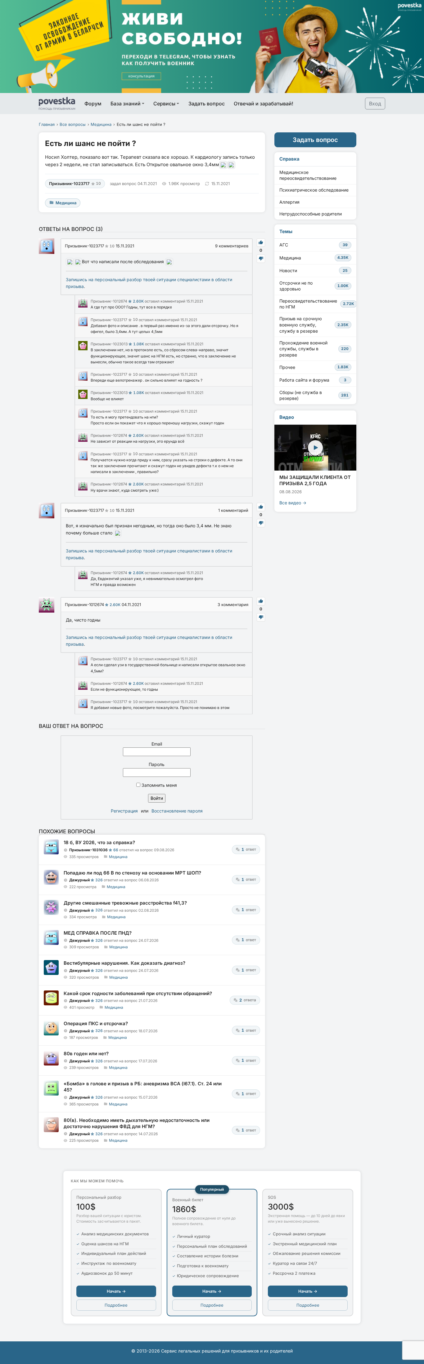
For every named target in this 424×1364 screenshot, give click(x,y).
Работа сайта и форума (312, 380)
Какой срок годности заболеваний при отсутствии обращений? (138, 993)
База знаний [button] (126, 103)
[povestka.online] (57, 103)
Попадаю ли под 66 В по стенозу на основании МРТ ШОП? (132, 873)
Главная (47, 124)
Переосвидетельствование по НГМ (316, 304)
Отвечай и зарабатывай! (263, 103)
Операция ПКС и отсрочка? (96, 1023)
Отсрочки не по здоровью (314, 286)
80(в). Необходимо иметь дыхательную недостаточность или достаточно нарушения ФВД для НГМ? (137, 1123)
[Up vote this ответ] (261, 242)
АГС (313, 244)
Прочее (314, 367)
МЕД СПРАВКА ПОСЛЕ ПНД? (98, 933)
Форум (92, 103)
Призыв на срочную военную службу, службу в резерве (314, 324)
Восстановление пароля (177, 810)
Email (156, 743)
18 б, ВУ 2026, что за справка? (99, 842)
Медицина (101, 124)
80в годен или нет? (86, 1053)
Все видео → (292, 502)
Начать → (116, 1291)
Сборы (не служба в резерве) (314, 395)
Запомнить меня (158, 785)
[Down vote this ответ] (261, 259)
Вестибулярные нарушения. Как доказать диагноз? (124, 963)
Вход (375, 103)
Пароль (157, 764)
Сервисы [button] (164, 103)
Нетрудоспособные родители (310, 213)
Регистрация (124, 810)
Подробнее (116, 1305)
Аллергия (289, 202)
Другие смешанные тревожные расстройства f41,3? (125, 903)
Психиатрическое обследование (314, 190)
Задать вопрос (206, 103)
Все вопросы (73, 124)
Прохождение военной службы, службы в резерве (314, 348)
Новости (313, 270)
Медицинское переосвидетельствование (307, 175)
